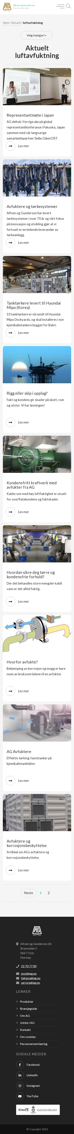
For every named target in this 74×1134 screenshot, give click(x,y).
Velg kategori (36, 35)
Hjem (6, 22)
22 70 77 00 (28, 966)
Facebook (33, 1064)
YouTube (32, 1096)
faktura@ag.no (30, 978)
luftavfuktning (33, 22)
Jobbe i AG (27, 1022)
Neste (28, 893)
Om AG (25, 1015)
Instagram (33, 1085)
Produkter (26, 1001)
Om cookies (28, 1037)
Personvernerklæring (33, 1044)
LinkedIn (32, 1075)
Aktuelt (16, 22)
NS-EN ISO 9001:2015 (47, 1109)
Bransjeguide (28, 1008)
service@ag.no (30, 982)
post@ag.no (29, 973)
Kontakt (25, 1029)
